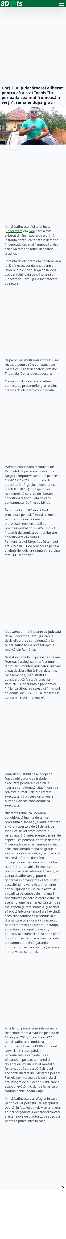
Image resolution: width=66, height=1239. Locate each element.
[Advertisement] (33, 43)
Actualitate (11, 80)
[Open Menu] (62, 3)
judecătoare (13, 231)
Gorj (32, 231)
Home (2, 80)
